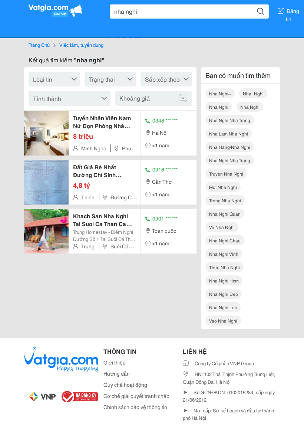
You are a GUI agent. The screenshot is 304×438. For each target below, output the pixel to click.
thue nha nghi (224, 267)
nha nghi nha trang (229, 120)
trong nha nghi (225, 200)
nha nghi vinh (223, 254)
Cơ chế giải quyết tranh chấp (136, 395)
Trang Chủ (39, 44)
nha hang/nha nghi (229, 147)
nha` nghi (253, 93)
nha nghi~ (220, 93)
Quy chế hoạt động (125, 384)
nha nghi (218, 107)
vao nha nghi (223, 320)
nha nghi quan (225, 213)
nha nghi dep (223, 294)
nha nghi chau (225, 240)
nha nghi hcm (224, 280)
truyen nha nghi (226, 173)
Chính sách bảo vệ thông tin (135, 407)
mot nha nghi (223, 187)
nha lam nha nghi (228, 133)
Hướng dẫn (116, 373)
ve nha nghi (222, 227)
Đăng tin (293, 12)
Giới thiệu (114, 362)
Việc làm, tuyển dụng (81, 44)
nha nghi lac (223, 307)
